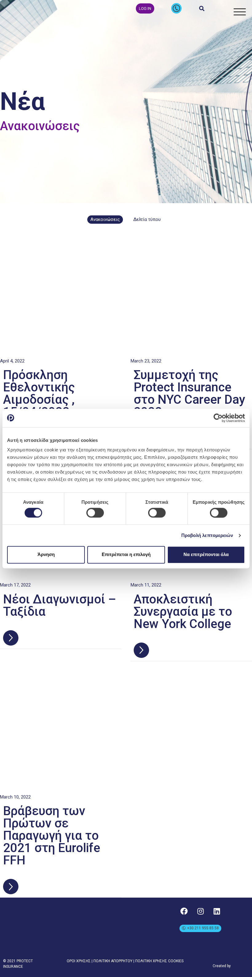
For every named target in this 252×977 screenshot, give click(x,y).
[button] (145, 8)
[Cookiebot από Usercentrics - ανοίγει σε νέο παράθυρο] (218, 417)
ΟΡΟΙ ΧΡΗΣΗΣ (79, 961)
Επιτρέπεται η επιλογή (126, 554)
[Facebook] (184, 911)
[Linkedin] (216, 911)
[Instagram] (200, 911)
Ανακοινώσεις (105, 219)
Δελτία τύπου (147, 219)
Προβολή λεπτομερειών (207, 535)
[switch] (95, 513)
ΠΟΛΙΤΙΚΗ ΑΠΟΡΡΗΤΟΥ (112, 961)
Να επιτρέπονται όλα (206, 554)
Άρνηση (46, 554)
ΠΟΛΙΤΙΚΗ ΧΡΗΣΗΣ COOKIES (159, 961)
